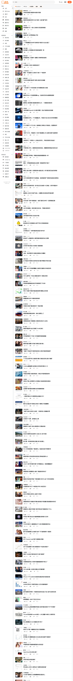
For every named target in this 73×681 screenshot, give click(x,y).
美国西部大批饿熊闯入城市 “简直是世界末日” (34, 471)
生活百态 (7, 83)
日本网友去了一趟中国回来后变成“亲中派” (34, 231)
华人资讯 (25, 394)
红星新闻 (25, 108)
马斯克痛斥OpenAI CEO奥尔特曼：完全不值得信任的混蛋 (38, 110)
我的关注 (7, 25)
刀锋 (24, 191)
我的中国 (7, 126)
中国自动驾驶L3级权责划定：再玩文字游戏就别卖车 (36, 373)
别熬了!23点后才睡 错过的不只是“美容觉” (34, 554)
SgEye (24, 236)
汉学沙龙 (7, 106)
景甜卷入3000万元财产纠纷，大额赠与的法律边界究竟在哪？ (38, 193)
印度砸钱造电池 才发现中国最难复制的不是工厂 (35, 562)
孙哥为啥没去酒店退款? (29, 659)
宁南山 (24, 680)
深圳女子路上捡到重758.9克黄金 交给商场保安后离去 (37, 381)
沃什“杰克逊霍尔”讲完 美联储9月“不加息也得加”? (36, 547)
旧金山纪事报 (26, 424)
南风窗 (24, 86)
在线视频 (7, 145)
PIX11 (24, 364)
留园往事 (7, 128)
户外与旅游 (7, 46)
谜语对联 (7, 143)
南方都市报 (25, 304)
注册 (70, 2)
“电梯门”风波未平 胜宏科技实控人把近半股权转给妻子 (37, 351)
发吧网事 (7, 63)
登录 (65, 2)
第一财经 (25, 326)
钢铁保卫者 (25, 10)
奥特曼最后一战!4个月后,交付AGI (31, 599)
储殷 (24, 477)
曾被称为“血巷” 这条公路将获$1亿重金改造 (34, 426)
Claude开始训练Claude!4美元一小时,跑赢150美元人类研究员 (39, 614)
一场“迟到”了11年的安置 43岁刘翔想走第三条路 (35, 88)
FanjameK (25, 244)
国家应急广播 (26, 289)
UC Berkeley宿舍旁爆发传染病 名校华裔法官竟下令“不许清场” (39, 607)
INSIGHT (25, 274)
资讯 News (7, 11)
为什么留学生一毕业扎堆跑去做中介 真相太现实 (35, 276)
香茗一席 (7, 111)
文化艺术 (7, 54)
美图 (6, 31)
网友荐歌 (7, 108)
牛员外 (24, 116)
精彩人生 (7, 66)
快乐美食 (7, 60)
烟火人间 (7, 140)
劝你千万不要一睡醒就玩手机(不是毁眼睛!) (34, 629)
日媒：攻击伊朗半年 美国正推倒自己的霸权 (34, 253)
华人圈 (24, 221)
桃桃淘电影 (25, 18)
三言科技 (25, 665)
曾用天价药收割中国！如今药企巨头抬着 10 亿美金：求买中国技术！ (40, 185)
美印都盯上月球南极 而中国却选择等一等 (33, 50)
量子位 (24, 612)
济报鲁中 (25, 266)
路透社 (24, 469)
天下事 (24, 251)
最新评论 (7, 22)
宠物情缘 (7, 52)
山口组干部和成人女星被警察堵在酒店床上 (34, 674)
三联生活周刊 (26, 409)
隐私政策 (7, 168)
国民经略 (25, 582)
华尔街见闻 (25, 544)
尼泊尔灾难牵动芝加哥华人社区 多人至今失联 (34, 434)
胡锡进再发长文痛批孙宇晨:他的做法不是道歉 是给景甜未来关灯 (39, 501)
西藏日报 (25, 33)
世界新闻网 (25, 447)
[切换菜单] (13, 8)
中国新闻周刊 (26, 319)
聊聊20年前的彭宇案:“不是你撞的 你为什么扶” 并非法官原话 (38, 479)
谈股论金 (7, 120)
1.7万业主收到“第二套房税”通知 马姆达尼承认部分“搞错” (37, 358)
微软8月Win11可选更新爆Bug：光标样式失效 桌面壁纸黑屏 (38, 95)
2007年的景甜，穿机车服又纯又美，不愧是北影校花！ (37, 208)
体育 (6, 43)
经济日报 (25, 213)
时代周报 (25, 371)
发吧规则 (7, 171)
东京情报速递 (26, 672)
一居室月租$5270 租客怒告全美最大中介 (33, 396)
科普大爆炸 (25, 48)
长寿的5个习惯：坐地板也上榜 (31, 419)
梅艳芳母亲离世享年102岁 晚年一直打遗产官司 (35, 20)
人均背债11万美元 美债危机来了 (31, 65)
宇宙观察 (25, 101)
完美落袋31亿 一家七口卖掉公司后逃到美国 (34, 27)
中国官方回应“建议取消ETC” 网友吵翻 (33, 306)
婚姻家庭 (7, 97)
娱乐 (6, 134)
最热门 (6, 14)
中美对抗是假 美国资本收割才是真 (32, 12)
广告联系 (7, 162)
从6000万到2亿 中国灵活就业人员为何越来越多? (35, 584)
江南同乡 (7, 80)
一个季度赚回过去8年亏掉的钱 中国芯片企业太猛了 (36, 42)
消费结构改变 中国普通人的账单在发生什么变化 (35, 321)
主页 (6, 8)
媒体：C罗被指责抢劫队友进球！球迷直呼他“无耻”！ (36, 163)
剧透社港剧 (25, 281)
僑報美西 (25, 492)
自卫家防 (7, 94)
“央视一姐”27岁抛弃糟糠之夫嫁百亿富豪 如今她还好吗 (37, 268)
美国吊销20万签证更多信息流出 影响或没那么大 (35, 456)
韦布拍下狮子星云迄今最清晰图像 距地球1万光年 (35, 516)
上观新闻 (25, 552)
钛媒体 (24, 522)
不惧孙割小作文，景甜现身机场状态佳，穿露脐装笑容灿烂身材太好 (40, 148)
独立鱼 (24, 620)
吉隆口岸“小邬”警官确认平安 (30, 35)
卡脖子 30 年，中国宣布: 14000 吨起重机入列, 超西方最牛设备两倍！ (41, 133)
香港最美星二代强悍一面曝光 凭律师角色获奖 (34, 57)
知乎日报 (25, 635)
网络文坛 (7, 69)
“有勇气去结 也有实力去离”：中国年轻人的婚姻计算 (36, 411)
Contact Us (7, 159)
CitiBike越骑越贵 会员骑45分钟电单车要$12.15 (35, 366)
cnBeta (24, 575)
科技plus (25, 40)
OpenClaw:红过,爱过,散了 (30, 652)
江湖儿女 (7, 123)
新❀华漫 (7, 100)
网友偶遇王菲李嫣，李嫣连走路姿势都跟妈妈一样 (35, 155)
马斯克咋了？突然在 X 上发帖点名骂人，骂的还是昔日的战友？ (39, 140)
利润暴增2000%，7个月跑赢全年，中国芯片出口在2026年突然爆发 (40, 118)
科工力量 (25, 311)
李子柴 (24, 567)
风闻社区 (25, 642)
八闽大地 (7, 91)
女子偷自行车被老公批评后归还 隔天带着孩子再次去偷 (37, 261)
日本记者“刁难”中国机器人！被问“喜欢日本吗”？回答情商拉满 (39, 200)
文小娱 (24, 499)
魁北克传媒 (25, 529)
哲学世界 (7, 74)
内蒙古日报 (25, 259)
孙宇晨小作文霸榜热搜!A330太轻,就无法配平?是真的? (37, 637)
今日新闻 (31, 6)
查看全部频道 (7, 148)
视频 (6, 28)
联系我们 (7, 157)
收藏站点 (7, 176)
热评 (6, 17)
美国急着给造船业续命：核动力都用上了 (33, 313)
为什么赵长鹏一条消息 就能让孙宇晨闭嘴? (34, 569)
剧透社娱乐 (25, 55)
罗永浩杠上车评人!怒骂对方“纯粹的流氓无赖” (34, 667)
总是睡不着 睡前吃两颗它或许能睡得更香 (33, 388)
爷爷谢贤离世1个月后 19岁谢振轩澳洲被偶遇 (34, 336)
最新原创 (7, 19)
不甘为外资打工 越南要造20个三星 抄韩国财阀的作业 (36, 524)
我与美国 (7, 117)
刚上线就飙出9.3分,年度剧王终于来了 (32, 622)
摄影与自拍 (7, 57)
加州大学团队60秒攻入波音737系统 (32, 494)
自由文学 (7, 89)
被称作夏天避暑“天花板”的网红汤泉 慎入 (33, 343)
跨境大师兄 (25, 462)
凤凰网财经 (25, 349)
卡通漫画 (7, 86)
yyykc (24, 123)
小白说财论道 (26, 70)
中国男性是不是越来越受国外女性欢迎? (33, 644)
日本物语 (25, 229)
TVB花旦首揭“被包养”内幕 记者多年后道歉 (34, 80)
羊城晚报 (25, 379)
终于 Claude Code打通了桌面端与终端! (33, 539)
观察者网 (25, 296)
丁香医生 (25, 627)
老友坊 (6, 114)
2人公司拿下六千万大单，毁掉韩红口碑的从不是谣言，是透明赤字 (40, 125)
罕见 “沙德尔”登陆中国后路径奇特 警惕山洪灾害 (35, 291)
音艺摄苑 (7, 71)
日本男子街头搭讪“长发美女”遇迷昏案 (33, 246)
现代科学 (7, 103)
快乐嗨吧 (7, 40)
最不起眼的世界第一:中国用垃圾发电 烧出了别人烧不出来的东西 (39, 592)
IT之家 (24, 93)
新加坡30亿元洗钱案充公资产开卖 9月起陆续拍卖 (35, 223)
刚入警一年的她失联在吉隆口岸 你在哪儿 (33, 441)
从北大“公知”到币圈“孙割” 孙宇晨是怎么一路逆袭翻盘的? (37, 464)
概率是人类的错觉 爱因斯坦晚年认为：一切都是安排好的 (37, 103)
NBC (24, 402)
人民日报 (25, 439)
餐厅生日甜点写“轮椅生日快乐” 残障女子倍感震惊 (36, 404)
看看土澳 (25, 334)
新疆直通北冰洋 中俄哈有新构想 (31, 298)
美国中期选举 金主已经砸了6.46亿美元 (33, 328)
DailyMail (25, 386)
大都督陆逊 (25, 484)
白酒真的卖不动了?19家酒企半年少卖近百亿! (34, 486)
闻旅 (24, 657)
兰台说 (24, 560)
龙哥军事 (25, 25)
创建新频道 (7, 150)
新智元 (24, 537)
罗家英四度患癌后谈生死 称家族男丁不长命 (34, 283)
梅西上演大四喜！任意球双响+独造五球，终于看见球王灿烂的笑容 (40, 170)
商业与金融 (7, 131)
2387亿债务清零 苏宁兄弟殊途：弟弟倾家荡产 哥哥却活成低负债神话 (40, 178)
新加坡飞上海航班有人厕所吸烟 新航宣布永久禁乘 (36, 238)
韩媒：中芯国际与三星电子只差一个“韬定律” (34, 72)
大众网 (24, 63)
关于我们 (7, 165)
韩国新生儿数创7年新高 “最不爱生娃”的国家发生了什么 (37, 509)
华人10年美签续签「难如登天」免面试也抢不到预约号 (37, 449)
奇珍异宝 (7, 37)
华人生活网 (25, 605)
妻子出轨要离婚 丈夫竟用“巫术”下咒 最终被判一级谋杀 (37, 531)
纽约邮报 (25, 356)
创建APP (7, 174)
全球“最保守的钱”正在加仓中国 (31, 215)
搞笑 (6, 49)
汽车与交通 (7, 137)
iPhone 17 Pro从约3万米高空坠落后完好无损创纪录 (36, 577)
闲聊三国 (7, 77)
